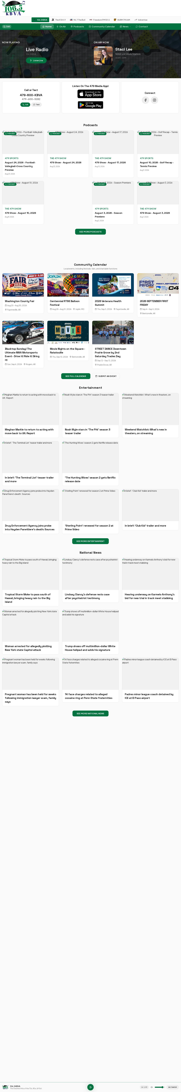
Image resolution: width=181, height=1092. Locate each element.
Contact (143, 26)
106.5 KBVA (42, 20)
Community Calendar (103, 26)
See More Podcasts (90, 231)
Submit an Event (107, 376)
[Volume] (152, 1087)
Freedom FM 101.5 (101, 20)
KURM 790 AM (124, 20)
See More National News (90, 713)
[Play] (90, 1087)
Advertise (142, 20)
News (126, 26)
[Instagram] (154, 100)
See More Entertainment (90, 541)
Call (26, 105)
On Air (62, 26)
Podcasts (79, 26)
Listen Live (38, 60)
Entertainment (90, 388)
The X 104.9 (60, 20)
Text (38, 105)
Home (48, 26)
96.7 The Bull (79, 20)
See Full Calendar (75, 376)
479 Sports (11, 158)
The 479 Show (58, 158)
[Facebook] (145, 100)
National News (90, 552)
